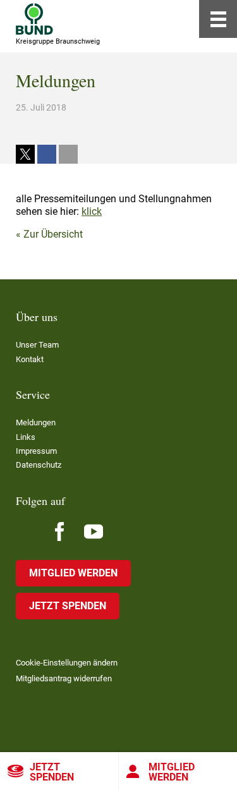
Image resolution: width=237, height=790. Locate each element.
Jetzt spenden (52, 772)
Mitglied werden (73, 573)
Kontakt (30, 359)
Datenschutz (38, 465)
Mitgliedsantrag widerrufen (64, 678)
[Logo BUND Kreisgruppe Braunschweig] (34, 19)
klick (92, 211)
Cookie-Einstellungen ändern (67, 662)
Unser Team (37, 344)
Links (25, 437)
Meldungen (36, 422)
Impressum (36, 451)
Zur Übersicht (53, 234)
